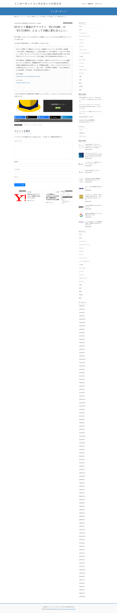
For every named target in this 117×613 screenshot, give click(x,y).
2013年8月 (82, 412)
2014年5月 (82, 382)
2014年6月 (82, 379)
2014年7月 (82, 376)
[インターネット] (20, 196)
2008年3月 (82, 519)
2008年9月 (82, 503)
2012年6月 (82, 439)
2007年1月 (82, 566)
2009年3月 (82, 486)
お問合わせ (82, 133)
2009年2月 (82, 489)
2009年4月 (82, 483)
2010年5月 (82, 456)
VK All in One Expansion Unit (69, 609)
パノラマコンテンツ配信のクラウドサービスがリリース (90, 112)
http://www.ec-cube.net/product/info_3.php (28, 76)
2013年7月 (82, 416)
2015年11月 (82, 322)
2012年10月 (82, 436)
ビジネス (40, 124)
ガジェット (82, 39)
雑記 (80, 89)
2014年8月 (82, 372)
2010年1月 (82, 469)
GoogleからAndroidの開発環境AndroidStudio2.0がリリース (87, 121)
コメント (17, 141)
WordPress (49, 609)
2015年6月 (82, 339)
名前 (16, 161)
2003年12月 (82, 596)
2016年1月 (82, 315)
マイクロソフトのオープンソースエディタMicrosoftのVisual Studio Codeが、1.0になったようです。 (90, 106)
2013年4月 (82, 426)
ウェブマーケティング (84, 36)
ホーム (81, 129)
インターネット (67, 23)
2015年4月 (82, 346)
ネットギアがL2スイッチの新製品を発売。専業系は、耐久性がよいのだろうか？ (93, 223)
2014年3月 (82, 389)
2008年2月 (82, 523)
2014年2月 (82, 392)
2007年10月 (82, 536)
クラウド (81, 43)
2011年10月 (82, 442)
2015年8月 (82, 332)
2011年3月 (81, 446)
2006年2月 (82, 593)
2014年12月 (82, 359)
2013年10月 (82, 406)
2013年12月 (82, 399)
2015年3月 (82, 349)
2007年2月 (82, 563)
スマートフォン (83, 49)
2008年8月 (82, 506)
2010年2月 (82, 466)
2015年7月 (82, 336)
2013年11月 (82, 402)
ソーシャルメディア (84, 53)
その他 (81, 56)
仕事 (80, 76)
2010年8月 (82, 452)
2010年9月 (82, 449)
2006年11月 (82, 569)
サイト (16, 177)
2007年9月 (82, 539)
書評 (80, 83)
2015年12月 (82, 319)
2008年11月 (82, 499)
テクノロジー (34, 124)
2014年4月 (82, 386)
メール (17, 169)
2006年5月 (82, 586)
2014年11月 (82, 362)
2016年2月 (82, 312)
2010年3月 (82, 462)
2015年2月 (82, 352)
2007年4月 (82, 556)
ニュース (81, 63)
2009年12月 (82, 473)
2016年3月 (82, 309)
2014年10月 (82, 366)
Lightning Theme (58, 609)
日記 (80, 79)
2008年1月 (82, 526)
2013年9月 (82, 409)
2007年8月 (82, 543)
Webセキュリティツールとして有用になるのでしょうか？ (33, 196)
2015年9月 (82, 329)
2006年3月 (82, 589)
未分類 (81, 86)
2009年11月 (82, 476)
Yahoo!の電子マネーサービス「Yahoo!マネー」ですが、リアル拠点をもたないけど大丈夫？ (90, 99)
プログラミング (83, 69)
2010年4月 (82, 459)
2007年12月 (82, 529)
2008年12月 (82, 496)
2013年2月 (82, 429)
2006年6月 (82, 583)
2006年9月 (82, 576)
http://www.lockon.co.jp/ (23, 82)
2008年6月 (82, 509)
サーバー (81, 46)
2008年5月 (82, 513)
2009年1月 (82, 493)
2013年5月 (82, 422)
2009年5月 (82, 479)
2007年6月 (82, 549)
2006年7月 (82, 579)
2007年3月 (82, 559)
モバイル (81, 73)
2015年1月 (82, 356)
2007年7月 (82, 546)
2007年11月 (82, 533)
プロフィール (82, 136)
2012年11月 (82, 432)
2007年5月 (82, 553)
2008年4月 (82, 516)
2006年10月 (82, 573)
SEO (80, 29)
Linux (80, 26)
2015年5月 (82, 342)
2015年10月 (82, 325)
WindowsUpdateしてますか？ (86, 116)
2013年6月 (82, 419)
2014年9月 (82, 369)
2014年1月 (82, 396)
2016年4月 (82, 305)
